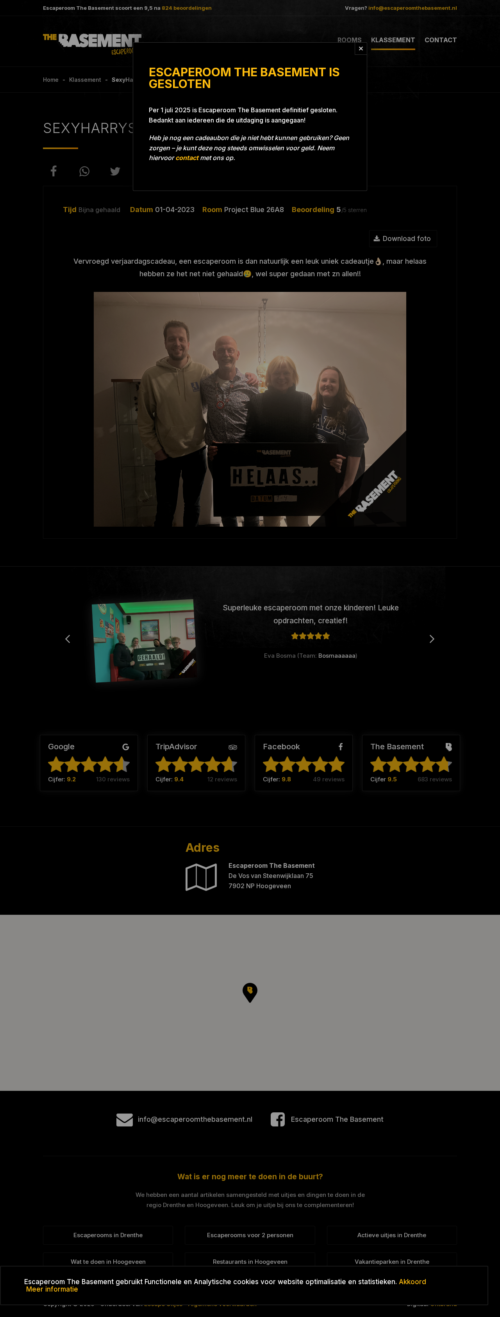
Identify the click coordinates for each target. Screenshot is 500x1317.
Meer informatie (52, 1289)
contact (186, 158)
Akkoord (412, 1281)
